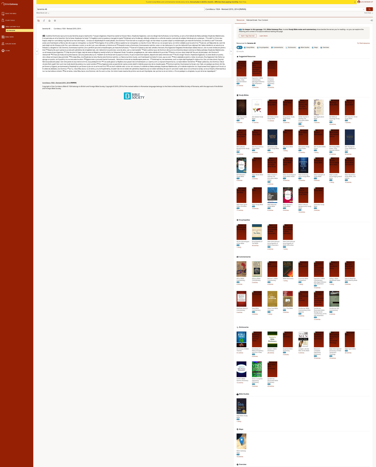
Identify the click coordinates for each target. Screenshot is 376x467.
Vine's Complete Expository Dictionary (257, 380)
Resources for (246, 43)
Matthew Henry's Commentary (242, 309)
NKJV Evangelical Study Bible (319, 175)
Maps (241, 429)
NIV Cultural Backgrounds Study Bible (243, 148)
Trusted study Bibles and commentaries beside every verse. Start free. (196, 2)
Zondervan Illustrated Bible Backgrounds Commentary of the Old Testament (320, 311)
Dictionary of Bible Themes (243, 350)
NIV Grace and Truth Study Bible (273, 147)
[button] (365, 2)
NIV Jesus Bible (288, 147)
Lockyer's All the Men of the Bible (303, 350)
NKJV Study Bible (257, 204)
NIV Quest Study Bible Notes (303, 147)
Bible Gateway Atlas (241, 451)
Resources (240, 20)
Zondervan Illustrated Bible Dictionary (273, 380)
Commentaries (245, 257)
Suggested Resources (247, 56)
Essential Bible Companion (303, 279)
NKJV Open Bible (350, 349)
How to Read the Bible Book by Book (351, 279)
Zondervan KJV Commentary (334, 309)
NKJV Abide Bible (257, 175)
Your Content (263, 20)
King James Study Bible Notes (288, 117)
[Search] (369, 9)
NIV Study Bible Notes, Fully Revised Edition (242, 79)
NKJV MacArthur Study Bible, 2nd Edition (350, 176)
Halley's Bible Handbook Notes (334, 279)
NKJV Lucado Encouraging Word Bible (335, 176)
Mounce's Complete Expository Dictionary (271, 80)
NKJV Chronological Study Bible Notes (289, 175)
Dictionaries (244, 327)
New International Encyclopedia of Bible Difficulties (289, 243)
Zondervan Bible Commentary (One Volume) (304, 310)
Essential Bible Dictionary (288, 350)
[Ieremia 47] (231, 51)
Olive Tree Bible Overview (273, 309)
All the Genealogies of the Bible (243, 242)
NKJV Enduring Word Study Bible (304, 175)
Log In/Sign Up (367, 2)
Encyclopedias (244, 220)
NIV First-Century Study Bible (257, 147)
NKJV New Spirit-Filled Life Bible (242, 205)
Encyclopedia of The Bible (257, 242)
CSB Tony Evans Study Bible (242, 117)
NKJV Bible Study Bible (242, 416)
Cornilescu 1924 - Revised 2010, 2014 (56, 83)
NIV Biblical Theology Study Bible (334, 118)
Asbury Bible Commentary (256, 279)
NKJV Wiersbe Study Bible (272, 205)
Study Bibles (244, 95)
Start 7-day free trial (247, 36)
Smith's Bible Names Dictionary (242, 379)
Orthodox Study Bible (319, 205)
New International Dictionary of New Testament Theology (335, 351)
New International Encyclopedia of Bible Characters (273, 243)
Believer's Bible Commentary (273, 279)
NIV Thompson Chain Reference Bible (350, 148)
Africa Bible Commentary (241, 279)
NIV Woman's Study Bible (241, 175)
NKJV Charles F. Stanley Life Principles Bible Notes (273, 177)
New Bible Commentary (256, 309)
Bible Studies (244, 394)
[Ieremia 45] (37, 51)
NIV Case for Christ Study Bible (351, 117)
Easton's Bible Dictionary (272, 350)
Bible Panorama (288, 278)
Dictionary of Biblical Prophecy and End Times (257, 350)
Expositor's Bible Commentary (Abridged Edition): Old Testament (258, 80)
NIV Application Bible (319, 117)
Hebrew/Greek (251, 20)
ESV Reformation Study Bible (273, 117)
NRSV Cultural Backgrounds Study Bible (304, 206)
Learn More (263, 36)
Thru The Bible (288, 308)
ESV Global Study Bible (257, 117)
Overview (242, 464)
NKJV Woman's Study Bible (287, 205)
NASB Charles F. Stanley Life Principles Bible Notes (303, 119)
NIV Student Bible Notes (320, 147)
